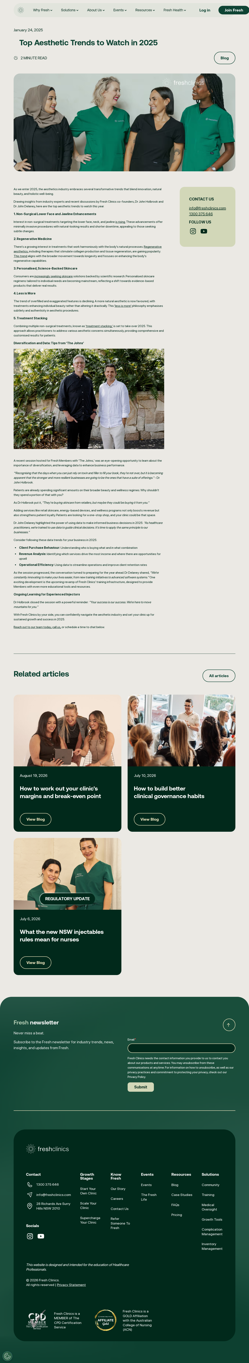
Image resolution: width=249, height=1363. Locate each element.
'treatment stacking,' (99, 326)
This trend (20, 256)
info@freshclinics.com (207, 208)
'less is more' (122, 306)
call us (56, 627)
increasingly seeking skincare (53, 276)
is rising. (120, 222)
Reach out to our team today (32, 627)
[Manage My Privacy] (7, 1356)
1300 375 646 (201, 214)
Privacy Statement (71, 1285)
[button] (43, 10)
